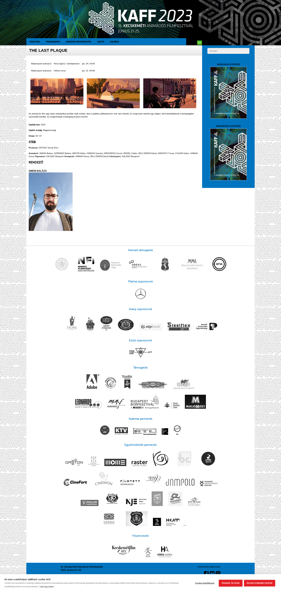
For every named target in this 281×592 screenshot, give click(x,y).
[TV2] (165, 431)
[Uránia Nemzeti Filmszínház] (109, 518)
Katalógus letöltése (228, 64)
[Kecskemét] (165, 264)
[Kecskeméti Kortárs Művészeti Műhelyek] (209, 484)
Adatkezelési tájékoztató (209, 567)
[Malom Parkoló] (89, 503)
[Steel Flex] (179, 326)
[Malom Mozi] (195, 402)
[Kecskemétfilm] (123, 550)
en (199, 43)
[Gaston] (74, 463)
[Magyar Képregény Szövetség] (112, 499)
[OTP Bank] (150, 327)
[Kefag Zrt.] (184, 384)
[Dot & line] (104, 430)
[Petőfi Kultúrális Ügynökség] (207, 326)
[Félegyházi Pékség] (127, 382)
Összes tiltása (231, 583)
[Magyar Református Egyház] (90, 324)
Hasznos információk (78, 42)
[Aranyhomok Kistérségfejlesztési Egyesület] (111, 383)
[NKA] (110, 265)
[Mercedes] (140, 294)
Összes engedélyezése (260, 583)
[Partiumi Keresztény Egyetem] (157, 499)
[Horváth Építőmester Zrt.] (106, 323)
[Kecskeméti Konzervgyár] (126, 325)
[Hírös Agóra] (164, 552)
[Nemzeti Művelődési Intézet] (172, 405)
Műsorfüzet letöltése (228, 126)
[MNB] (62, 264)
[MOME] (115, 463)
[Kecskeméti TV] (121, 431)
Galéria (114, 42)
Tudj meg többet (46, 586)
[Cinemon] (103, 479)
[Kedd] (160, 459)
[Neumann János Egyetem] (136, 503)
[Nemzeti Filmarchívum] (116, 404)
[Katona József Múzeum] (173, 522)
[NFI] (86, 264)
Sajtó (100, 42)
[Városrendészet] (137, 518)
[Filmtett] (130, 483)
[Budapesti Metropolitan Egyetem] (93, 462)
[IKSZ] (153, 479)
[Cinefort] (75, 483)
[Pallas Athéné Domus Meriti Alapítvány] (71, 323)
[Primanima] (175, 499)
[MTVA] (219, 264)
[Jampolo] (180, 483)
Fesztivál (34, 42)
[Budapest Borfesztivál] (145, 401)
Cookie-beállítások (205, 583)
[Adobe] (92, 381)
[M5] (177, 430)
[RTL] (144, 431)
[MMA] (192, 264)
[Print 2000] (194, 502)
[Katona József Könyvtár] (148, 552)
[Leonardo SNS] (88, 404)
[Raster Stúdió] (140, 463)
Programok (53, 42)
